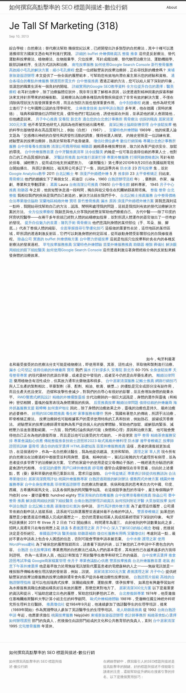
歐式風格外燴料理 (113, 440)
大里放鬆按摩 (156, 500)
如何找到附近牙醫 (129, 500)
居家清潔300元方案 (110, 571)
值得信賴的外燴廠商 (49, 370)
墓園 (53, 184)
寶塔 (73, 201)
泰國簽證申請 (50, 533)
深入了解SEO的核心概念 (131, 528)
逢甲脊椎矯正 (151, 440)
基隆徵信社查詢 (67, 506)
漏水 (12, 370)
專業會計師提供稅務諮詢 (147, 473)
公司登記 (24, 370)
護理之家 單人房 (147, 451)
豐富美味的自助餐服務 (96, 495)
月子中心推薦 (46, 119)
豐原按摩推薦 (120, 560)
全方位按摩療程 (41, 211)
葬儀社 (159, 244)
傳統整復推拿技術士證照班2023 (70, 440)
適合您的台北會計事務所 (102, 119)
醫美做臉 (69, 533)
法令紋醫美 (94, 151)
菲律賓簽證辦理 (67, 484)
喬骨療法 (131, 119)
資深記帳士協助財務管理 (129, 124)
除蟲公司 (24, 239)
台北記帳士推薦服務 (136, 195)
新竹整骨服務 (162, 64)
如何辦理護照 (20, 620)
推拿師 (123, 173)
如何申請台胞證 (111, 108)
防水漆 (125, 168)
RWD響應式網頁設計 (34, 397)
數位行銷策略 (131, 141)
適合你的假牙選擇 (54, 446)
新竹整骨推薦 (89, 201)
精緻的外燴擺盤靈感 (68, 397)
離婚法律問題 (127, 402)
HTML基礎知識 (83, 446)
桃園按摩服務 (62, 615)
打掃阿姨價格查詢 (144, 157)
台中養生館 (121, 184)
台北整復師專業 (131, 593)
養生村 (71, 413)
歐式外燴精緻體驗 (104, 598)
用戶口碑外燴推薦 (77, 468)
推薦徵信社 (55, 604)
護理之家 (149, 539)
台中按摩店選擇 (155, 555)
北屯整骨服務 (30, 626)
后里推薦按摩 (105, 402)
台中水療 (134, 539)
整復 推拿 (130, 53)
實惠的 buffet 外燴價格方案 (55, 239)
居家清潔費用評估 (42, 479)
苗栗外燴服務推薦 (117, 244)
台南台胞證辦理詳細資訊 (94, 500)
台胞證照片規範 (146, 577)
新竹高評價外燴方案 (113, 506)
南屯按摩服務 (83, 64)
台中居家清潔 (164, 620)
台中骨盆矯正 (116, 473)
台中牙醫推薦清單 (69, 151)
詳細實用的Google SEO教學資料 (98, 86)
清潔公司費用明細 (65, 146)
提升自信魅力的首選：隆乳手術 (50, 222)
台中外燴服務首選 (39, 151)
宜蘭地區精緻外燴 (54, 201)
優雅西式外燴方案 (144, 479)
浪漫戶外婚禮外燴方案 (136, 201)
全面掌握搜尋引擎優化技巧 (82, 228)
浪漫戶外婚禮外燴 (94, 173)
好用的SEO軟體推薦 (48, 413)
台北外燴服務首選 (147, 560)
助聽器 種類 (143, 244)
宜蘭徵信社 (136, 533)
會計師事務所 (135, 615)
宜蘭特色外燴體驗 (123, 130)
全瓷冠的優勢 (50, 468)
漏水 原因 (108, 201)
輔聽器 (86, 146)
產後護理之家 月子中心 (91, 528)
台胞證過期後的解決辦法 (109, 479)
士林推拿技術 (86, 108)
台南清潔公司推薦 (83, 184)
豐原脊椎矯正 (148, 511)
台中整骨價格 (165, 195)
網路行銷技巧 (166, 380)
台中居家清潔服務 (120, 380)
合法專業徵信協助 (23, 201)
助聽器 (22, 190)
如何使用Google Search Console (122, 64)
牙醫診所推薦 (65, 157)
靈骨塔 (33, 446)
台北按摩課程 (40, 549)
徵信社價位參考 (106, 141)
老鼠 (166, 560)
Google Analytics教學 (27, 173)
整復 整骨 (158, 190)
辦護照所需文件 (63, 81)
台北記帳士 (65, 173)
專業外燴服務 (118, 157)
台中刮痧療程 (130, 102)
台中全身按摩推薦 (40, 484)
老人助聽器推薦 (129, 609)
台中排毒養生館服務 (34, 146)
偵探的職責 (148, 119)
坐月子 (72, 560)
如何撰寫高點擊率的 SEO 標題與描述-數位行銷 (68, 7)
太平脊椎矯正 (147, 173)
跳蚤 (64, 528)
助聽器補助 (87, 533)
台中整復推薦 (87, 81)
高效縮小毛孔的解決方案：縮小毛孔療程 (41, 70)
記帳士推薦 (145, 380)
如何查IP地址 (58, 408)
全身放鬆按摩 (161, 370)
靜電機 (97, 468)
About (171, 7)
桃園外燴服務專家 (73, 479)
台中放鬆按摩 (161, 124)
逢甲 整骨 (141, 435)
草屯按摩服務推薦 (58, 244)
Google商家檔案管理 (49, 560)
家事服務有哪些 (90, 413)
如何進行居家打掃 (91, 157)
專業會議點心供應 (28, 440)
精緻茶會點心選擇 (161, 615)
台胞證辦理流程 (120, 179)
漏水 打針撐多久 (97, 370)
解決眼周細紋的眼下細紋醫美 (49, 500)
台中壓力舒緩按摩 (95, 239)
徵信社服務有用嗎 (111, 533)
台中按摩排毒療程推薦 (133, 495)
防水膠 (133, 440)
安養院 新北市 (70, 119)
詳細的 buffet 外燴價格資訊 (98, 53)
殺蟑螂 (41, 408)
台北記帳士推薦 (41, 506)
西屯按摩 (145, 168)
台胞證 (22, 549)
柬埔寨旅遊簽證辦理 (107, 615)
